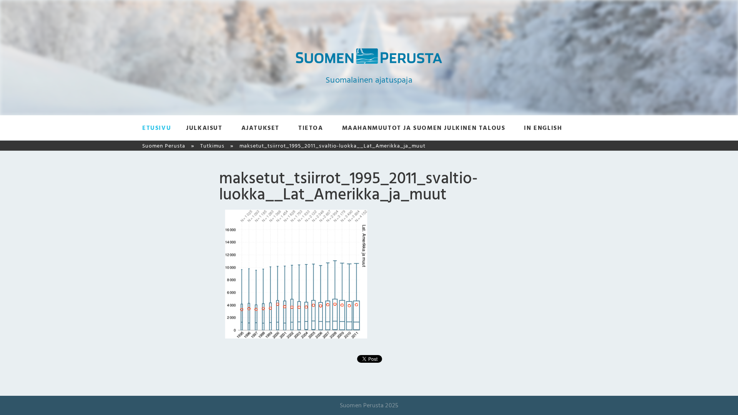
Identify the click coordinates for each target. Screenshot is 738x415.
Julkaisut (204, 128)
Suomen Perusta (163, 145)
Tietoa (310, 128)
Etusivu (156, 128)
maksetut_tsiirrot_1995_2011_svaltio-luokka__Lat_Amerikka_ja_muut (332, 145)
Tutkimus (212, 145)
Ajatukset (260, 128)
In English (543, 128)
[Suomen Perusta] (369, 62)
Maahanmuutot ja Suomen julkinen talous (423, 128)
